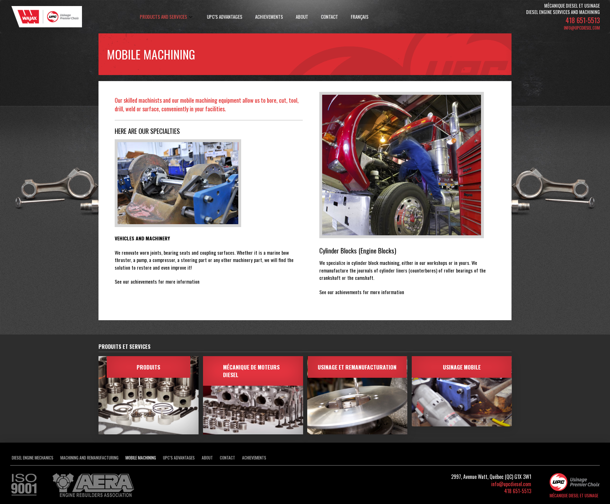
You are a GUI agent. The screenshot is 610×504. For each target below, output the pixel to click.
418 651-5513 (583, 20)
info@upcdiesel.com (582, 27)
